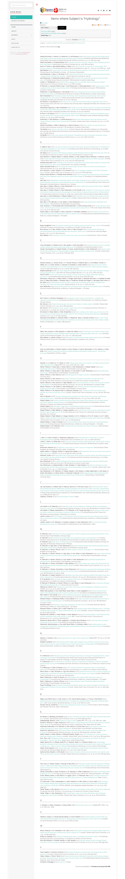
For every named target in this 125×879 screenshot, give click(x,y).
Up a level (44, 23)
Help (13, 39)
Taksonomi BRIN (46, 31)
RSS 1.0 (101, 25)
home (14, 27)
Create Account (18, 20)
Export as (43, 25)
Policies (15, 43)
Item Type (82, 39)
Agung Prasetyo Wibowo (21, 53)
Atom (95, 25)
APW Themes (26, 52)
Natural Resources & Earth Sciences (51, 33)
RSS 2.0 (108, 25)
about (14, 31)
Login (14, 17)
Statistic (16, 47)
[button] (62, 28)
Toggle (37, 4)
